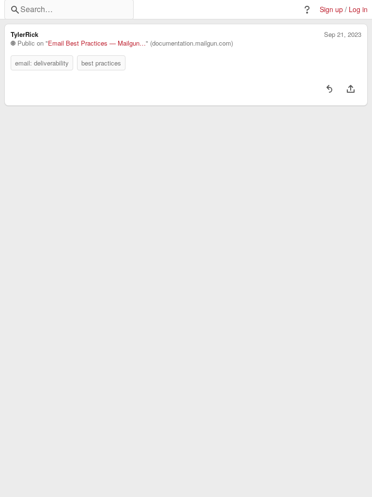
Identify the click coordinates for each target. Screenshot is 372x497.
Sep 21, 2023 (342, 34)
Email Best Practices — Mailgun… (97, 43)
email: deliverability (42, 63)
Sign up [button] (331, 9)
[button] (307, 9)
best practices (101, 63)
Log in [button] (358, 9)
